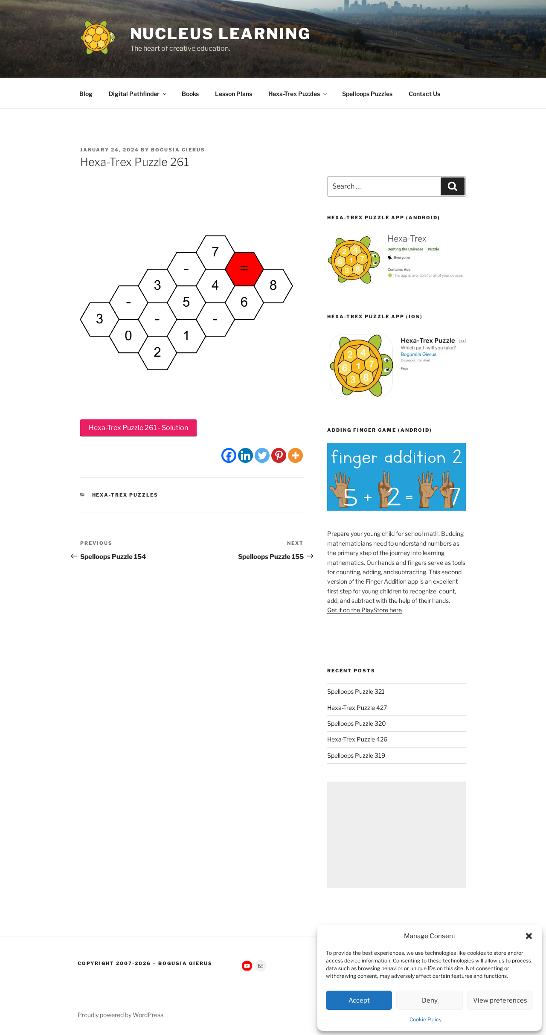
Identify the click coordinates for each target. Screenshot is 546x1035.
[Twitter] (262, 455)
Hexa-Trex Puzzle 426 (357, 739)
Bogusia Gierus (178, 150)
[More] (295, 455)
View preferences (500, 1000)
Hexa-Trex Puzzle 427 (357, 707)
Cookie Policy (425, 1019)
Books (190, 93)
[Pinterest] (278, 455)
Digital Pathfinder (134, 93)
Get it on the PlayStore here (364, 609)
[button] (529, 936)
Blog (86, 93)
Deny (430, 1000)
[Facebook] (228, 455)
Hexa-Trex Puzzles (294, 93)
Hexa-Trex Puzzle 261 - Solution (138, 428)
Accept (359, 1000)
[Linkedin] (245, 455)
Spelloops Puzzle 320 (356, 723)
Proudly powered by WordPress (120, 1014)
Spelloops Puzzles (367, 93)
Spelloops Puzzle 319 (356, 755)
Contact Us (424, 93)
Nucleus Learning (220, 33)
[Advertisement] (396, 835)
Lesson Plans (233, 93)
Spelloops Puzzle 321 (356, 691)
